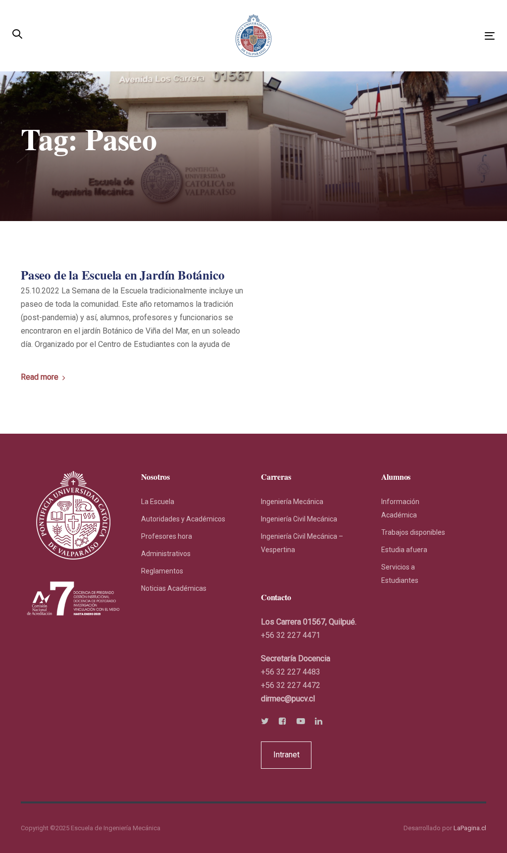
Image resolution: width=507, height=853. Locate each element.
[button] (17, 35)
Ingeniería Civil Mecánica (299, 519)
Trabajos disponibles (413, 532)
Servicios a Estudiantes (399, 573)
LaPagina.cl (470, 828)
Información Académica (400, 508)
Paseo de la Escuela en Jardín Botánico (122, 275)
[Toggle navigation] (414, 36)
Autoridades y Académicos (183, 519)
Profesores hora (166, 536)
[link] (288, 698)
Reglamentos (162, 571)
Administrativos (166, 554)
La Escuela (157, 502)
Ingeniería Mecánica (292, 502)
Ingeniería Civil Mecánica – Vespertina (302, 543)
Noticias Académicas (173, 588)
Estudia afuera (404, 550)
